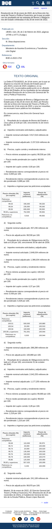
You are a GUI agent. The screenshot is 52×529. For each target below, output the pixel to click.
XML (23, 67)
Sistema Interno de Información (39, 513)
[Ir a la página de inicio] (6, 4)
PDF (10, 67)
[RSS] (14, 520)
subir (46, 503)
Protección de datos (20, 513)
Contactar (8, 511)
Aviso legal (43, 511)
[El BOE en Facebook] (26, 520)
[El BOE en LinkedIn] (32, 520)
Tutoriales (18, 514)
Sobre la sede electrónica (22, 511)
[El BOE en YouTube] (38, 520)
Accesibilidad (7, 513)
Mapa (35, 511)
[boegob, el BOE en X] (20, 520)
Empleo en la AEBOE (30, 514)
